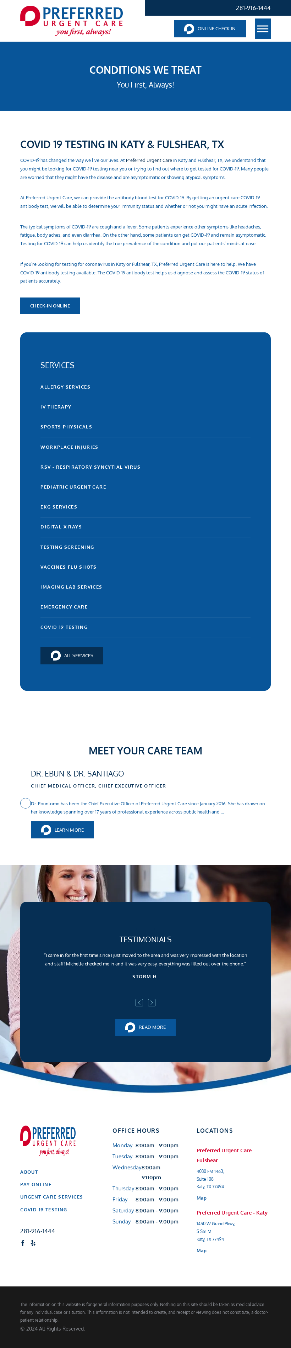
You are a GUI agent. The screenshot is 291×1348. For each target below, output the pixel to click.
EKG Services (58, 507)
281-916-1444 (253, 7)
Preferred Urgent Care (149, 160)
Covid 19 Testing (64, 627)
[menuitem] (57, 1172)
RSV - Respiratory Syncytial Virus (90, 467)
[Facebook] (23, 1243)
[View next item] (151, 1002)
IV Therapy (55, 407)
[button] (263, 28)
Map (201, 1198)
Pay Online (35, 1184)
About (29, 1172)
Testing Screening (67, 547)
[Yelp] (33, 1243)
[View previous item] (139, 1002)
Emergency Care (64, 607)
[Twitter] (44, 1243)
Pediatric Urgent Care (73, 487)
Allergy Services (65, 387)
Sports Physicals (66, 427)
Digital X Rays (61, 527)
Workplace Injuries (69, 447)
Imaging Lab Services (71, 587)
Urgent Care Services (51, 1197)
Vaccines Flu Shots (68, 567)
